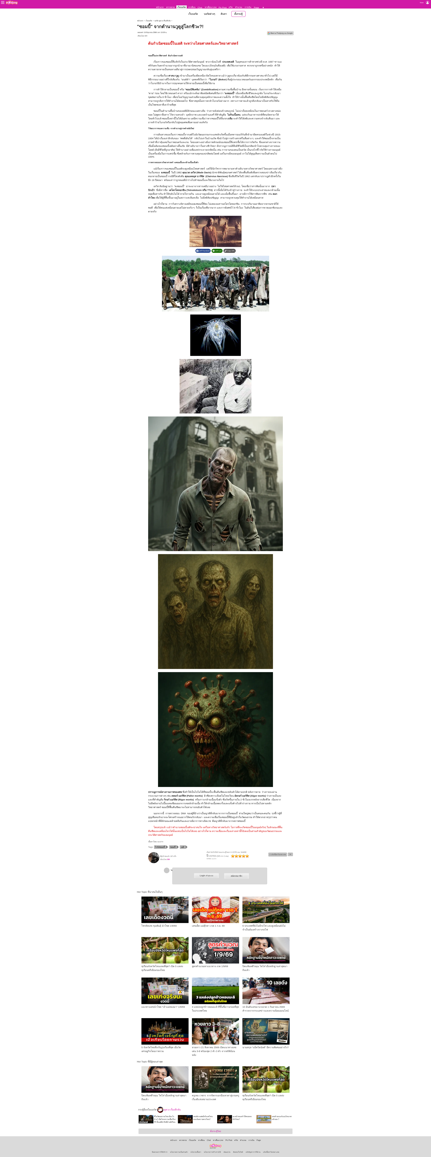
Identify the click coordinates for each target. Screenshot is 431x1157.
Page (256, 7)
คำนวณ (238, 7)
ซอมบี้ (172, 847)
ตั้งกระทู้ (238, 14)
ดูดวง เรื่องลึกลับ (172, 1109)
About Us (227, 1152)
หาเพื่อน (192, 7)
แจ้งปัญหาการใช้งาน (253, 1152)
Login (206, 875)
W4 (146, 36)
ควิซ (231, 7)
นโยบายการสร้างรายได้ (212, 1152)
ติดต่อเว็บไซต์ (238, 1152)
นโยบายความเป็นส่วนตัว (179, 1152)
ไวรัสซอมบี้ (160, 847)
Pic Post (223, 7)
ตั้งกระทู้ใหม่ (215, 1131)
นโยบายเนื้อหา (195, 1152)
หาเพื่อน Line (211, 7)
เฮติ (182, 847)
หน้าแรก (160, 7)
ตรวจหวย (170, 7)
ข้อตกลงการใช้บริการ (159, 1152)
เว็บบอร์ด (181, 7)
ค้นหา (224, 14)
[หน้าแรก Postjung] (12, 2)
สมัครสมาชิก (236, 876)
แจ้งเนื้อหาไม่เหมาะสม (271, 1152)
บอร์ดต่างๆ (209, 14)
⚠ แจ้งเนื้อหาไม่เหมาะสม (277, 854)
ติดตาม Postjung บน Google (281, 33)
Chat (200, 7)
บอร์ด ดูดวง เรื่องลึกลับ (162, 21)
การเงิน (248, 7)
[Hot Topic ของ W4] (153, 863)
